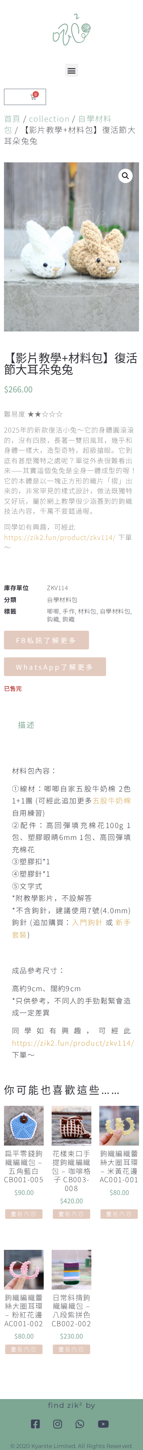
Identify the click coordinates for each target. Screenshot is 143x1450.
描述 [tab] (27, 724)
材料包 (87, 611)
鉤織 (68, 619)
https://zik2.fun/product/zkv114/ (60, 537)
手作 (68, 611)
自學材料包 (62, 599)
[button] (71, 70)
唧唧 (53, 611)
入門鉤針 (87, 922)
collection (49, 118)
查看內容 (24, 1214)
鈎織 (53, 619)
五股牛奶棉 (112, 800)
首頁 (12, 118)
